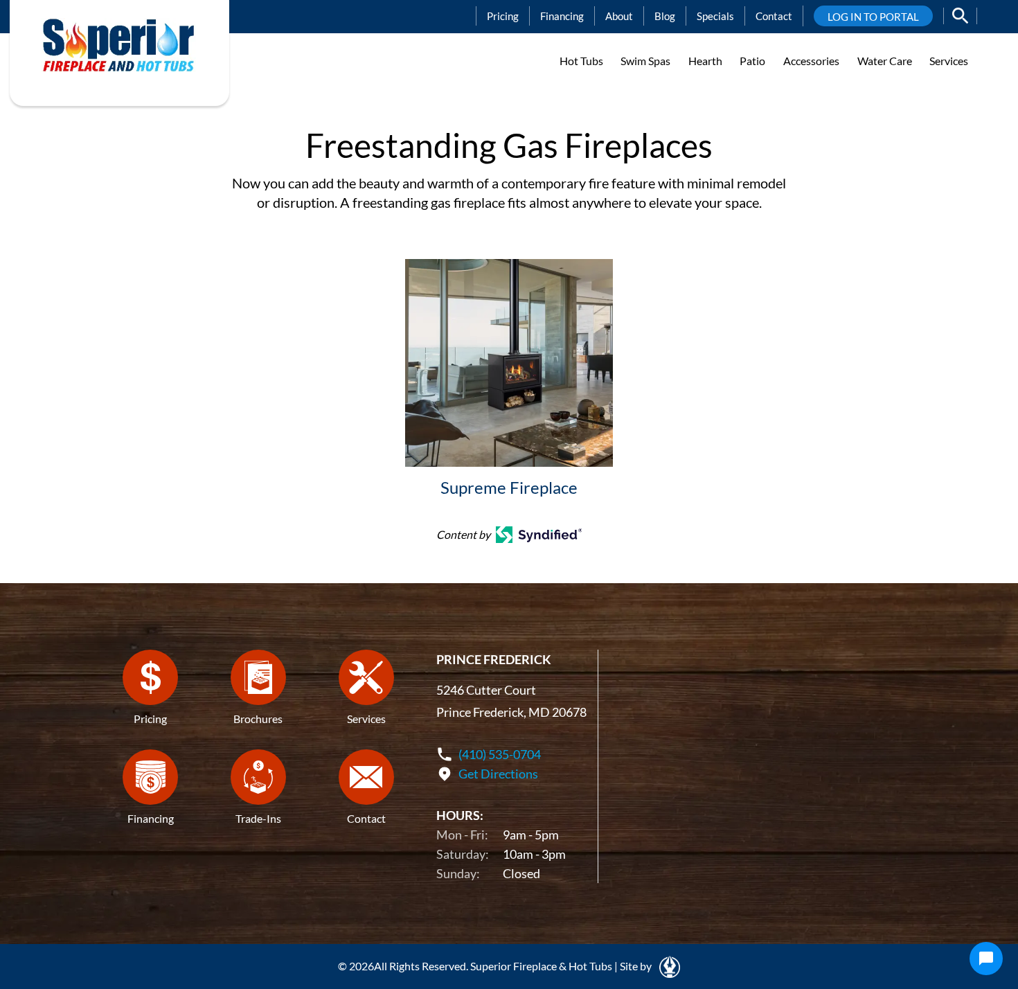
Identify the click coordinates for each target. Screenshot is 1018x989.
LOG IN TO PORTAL (873, 16)
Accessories (811, 60)
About (619, 16)
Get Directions (498, 773)
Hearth (705, 60)
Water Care (884, 60)
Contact (774, 16)
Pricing (503, 16)
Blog (664, 16)
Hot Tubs (581, 60)
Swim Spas (645, 60)
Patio (752, 60)
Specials (715, 16)
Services (948, 60)
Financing (562, 16)
